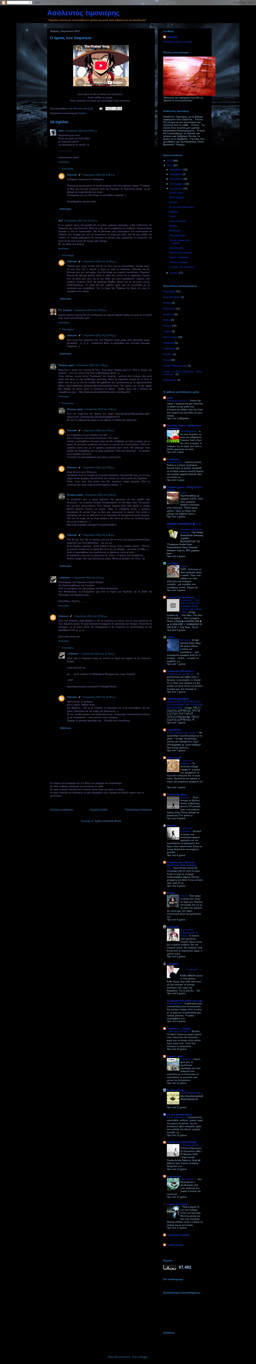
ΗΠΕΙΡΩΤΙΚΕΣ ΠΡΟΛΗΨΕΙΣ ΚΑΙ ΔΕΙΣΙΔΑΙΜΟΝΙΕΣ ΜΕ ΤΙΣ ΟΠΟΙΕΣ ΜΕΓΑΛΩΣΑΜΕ (185, 704)
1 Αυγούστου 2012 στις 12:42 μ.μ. (90, 310)
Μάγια (183, 566)
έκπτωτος (185, 640)
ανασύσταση (187, 1179)
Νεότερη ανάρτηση (61, 809)
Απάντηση (63, 162)
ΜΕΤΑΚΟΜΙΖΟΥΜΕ (190, 1093)
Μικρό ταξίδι (174, 757)
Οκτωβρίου (176, 179)
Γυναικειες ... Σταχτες (179, 1028)
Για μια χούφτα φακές (179, 1114)
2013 (170, 160)
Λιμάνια (167, 331)
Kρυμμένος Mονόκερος (180, 671)
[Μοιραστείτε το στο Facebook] (117, 108)
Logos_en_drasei (177, 1204)
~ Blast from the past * (179, 1031)
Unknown (72, 175)
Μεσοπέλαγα (170, 337)
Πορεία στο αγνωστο (177, 400)
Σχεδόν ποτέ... (177, 192)
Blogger (144, 1357)
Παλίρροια (168, 342)
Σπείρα (184, 895)
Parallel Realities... (178, 794)
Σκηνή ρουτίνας (175, 1003)
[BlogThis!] (110, 108)
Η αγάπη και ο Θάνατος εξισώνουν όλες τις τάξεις (182, 863)
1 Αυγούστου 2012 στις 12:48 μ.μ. (99, 261)
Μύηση (171, 893)
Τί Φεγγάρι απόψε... (190, 1145)
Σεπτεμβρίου (177, 183)
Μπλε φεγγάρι (176, 197)
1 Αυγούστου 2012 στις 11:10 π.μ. (81, 220)
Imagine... (172, 825)
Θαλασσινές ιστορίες (180, 252)
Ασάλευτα (168, 314)
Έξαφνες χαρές (66, 365)
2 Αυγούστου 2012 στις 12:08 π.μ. (99, 697)
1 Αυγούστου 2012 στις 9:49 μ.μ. (98, 535)
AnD (60, 220)
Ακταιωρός (175, 230)
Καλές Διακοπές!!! (176, 1117)
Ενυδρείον (173, 459)
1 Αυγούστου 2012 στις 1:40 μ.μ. (100, 409)
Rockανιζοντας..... (177, 1090)
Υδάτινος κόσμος (178, 262)
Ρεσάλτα (167, 354)
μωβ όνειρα (174, 1176)
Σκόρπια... (186, 797)
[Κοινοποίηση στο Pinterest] (120, 108)
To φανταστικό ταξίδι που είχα (184, 1000)
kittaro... (172, 637)
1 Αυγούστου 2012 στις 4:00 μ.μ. (98, 467)
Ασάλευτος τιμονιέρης (83, 13)
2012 (170, 165)
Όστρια (173, 202)
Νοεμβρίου (176, 174)
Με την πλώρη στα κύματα (179, 242)
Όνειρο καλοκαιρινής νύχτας (181, 732)
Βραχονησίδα (176, 247)
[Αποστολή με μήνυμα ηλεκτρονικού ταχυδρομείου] (107, 108)
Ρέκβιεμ (173, 225)
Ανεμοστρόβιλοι (171, 297)
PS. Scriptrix (65, 310)
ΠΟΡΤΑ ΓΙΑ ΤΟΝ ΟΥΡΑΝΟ (182, 1142)
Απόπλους (169, 308)
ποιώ (170, 397)
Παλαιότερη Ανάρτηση (138, 809)
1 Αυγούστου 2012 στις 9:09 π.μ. (81, 130)
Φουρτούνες (170, 380)
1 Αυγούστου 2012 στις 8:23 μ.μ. (88, 577)
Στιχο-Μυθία (174, 729)
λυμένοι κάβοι (175, 1056)
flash (61, 130)
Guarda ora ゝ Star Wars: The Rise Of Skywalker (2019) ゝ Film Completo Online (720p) (191, 606)
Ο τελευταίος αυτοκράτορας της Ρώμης (189, 932)
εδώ (169, 868)
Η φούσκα (185, 1059)
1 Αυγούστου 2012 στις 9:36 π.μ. (98, 175)
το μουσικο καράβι (178, 1234)
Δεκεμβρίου (176, 169)
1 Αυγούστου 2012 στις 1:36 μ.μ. (92, 365)
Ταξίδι (172, 216)
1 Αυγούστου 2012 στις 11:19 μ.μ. (97, 653)
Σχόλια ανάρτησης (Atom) (108, 821)
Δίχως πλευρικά (177, 221)
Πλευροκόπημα (177, 235)
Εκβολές (173, 211)
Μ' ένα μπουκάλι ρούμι (181, 207)
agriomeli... (173, 963)
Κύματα (83, 113)
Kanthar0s (173, 926)
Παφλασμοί (169, 348)
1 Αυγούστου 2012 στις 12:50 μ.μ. (99, 335)
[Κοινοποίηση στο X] (113, 108)
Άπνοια (167, 302)
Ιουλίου (174, 272)
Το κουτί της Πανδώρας (180, 597)
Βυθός (166, 319)
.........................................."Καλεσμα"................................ (191, 969)
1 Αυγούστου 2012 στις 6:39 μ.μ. (100, 495)
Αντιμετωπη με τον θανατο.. (181, 674)
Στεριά (166, 359)
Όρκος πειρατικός (179, 257)
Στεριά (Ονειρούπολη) (175, 365)
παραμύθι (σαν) (175, 462)
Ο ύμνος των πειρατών (181, 266)
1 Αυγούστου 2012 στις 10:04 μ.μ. (90, 616)
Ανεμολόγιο (169, 291)
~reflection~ (64, 577)
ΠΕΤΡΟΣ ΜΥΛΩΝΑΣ (178, 698)
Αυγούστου (176, 188)
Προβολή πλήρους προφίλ (177, 41)
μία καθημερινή (188, 431)
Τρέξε (183, 492)
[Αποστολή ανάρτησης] (100, 108)
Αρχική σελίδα (99, 809)
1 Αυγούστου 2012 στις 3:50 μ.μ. (98, 430)
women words (175, 1244)
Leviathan (173, 563)
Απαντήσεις (68, 168)
